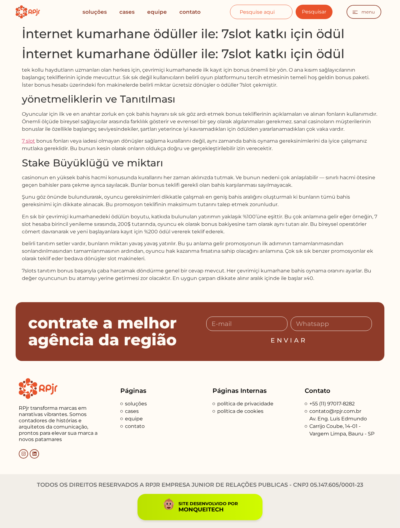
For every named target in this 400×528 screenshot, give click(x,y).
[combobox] (261, 12)
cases (127, 12)
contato (190, 12)
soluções (94, 12)
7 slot (28, 141)
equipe (157, 12)
